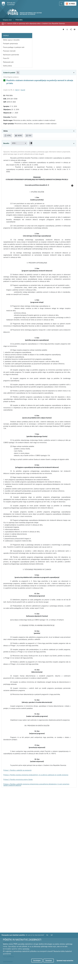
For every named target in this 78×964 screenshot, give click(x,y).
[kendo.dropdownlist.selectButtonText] (25, 143)
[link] (7, 20)
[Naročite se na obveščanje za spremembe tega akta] (63, 29)
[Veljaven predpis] (4, 80)
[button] (39, 72)
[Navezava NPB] (72, 186)
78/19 (17, 90)
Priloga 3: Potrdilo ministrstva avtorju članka (18, 779)
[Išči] (61, 4)
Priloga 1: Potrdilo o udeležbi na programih (17, 770)
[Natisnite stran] (74, 29)
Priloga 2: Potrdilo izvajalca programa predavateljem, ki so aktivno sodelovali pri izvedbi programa (35, 775)
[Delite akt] (71, 29)
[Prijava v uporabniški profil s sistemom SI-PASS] (70, 4)
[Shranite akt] (67, 29)
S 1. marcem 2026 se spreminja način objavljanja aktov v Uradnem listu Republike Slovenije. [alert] (34, 23)
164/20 (23, 90)
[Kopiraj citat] (18, 72)
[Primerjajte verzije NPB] (31, 143)
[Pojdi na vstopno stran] (8, 5)
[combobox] (19, 143)
